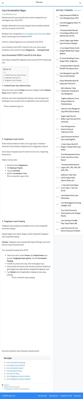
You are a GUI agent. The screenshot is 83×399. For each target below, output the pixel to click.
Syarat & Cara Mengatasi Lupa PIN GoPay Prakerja (70, 110)
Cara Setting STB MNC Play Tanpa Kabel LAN (69, 222)
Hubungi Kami (53, 396)
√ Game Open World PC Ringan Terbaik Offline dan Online (71, 147)
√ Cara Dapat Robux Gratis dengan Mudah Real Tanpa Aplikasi (69, 51)
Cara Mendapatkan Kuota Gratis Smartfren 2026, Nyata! (70, 157)
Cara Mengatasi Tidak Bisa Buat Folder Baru (16, 389)
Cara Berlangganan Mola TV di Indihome (70, 24)
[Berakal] (39, 3)
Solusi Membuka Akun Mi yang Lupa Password (69, 82)
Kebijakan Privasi (66, 396)
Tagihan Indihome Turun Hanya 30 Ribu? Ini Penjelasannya (70, 101)
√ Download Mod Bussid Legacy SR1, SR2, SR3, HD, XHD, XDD (71, 167)
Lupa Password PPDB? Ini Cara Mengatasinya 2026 (69, 16)
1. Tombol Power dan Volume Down (14, 75)
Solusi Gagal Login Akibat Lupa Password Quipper (69, 42)
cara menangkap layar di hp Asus (33, 33)
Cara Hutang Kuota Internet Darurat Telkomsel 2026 (68, 129)
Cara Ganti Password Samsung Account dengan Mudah (70, 213)
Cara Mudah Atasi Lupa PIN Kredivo (69, 196)
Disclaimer (77, 396)
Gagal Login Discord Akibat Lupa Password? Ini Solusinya (70, 119)
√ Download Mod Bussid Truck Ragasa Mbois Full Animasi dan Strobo (69, 33)
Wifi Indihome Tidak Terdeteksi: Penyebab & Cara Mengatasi (70, 91)
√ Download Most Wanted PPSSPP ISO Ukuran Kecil (69, 67)
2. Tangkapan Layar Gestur (12, 78)
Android (6, 385)
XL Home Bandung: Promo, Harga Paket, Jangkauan (70, 59)
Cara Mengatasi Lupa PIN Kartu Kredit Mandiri (69, 74)
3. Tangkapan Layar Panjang (12, 80)
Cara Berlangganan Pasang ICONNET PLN (71, 204)
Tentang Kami (42, 396)
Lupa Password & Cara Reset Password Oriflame (70, 229)
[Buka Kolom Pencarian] (80, 3)
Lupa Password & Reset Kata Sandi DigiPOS (70, 138)
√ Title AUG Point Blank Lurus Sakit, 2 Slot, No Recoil (69, 188)
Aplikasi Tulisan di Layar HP (12, 387)
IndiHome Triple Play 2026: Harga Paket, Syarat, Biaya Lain (68, 178)
